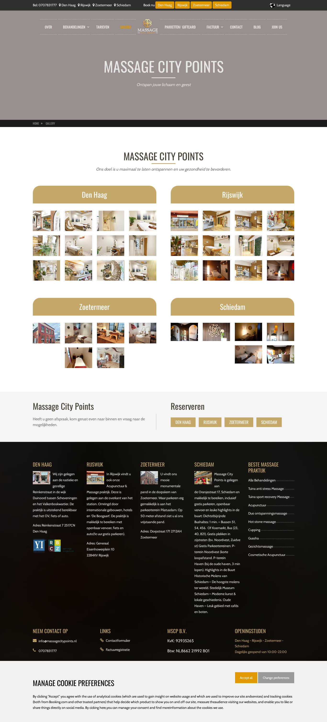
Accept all (246, 678)
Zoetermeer (103, 5)
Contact (236, 26)
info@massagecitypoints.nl (58, 641)
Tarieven (102, 26)
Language (283, 5)
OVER (48, 26)
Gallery (50, 123)
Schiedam (124, 5)
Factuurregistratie (118, 649)
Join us (277, 26)
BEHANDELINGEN (74, 26)
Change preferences (276, 678)
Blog (257, 26)
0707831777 (48, 5)
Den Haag (69, 5)
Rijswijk (85, 5)
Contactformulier (118, 640)
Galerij (125, 26)
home (36, 123)
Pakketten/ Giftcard (180, 26)
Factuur (213, 26)
